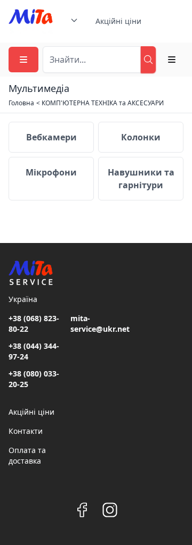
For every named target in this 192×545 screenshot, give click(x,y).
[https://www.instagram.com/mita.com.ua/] (109, 509)
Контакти (26, 431)
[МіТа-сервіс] (31, 21)
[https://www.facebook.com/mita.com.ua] (82, 509)
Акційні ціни (118, 21)
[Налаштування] (171, 59)
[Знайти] (148, 59)
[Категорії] (23, 59)
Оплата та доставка (27, 455)
